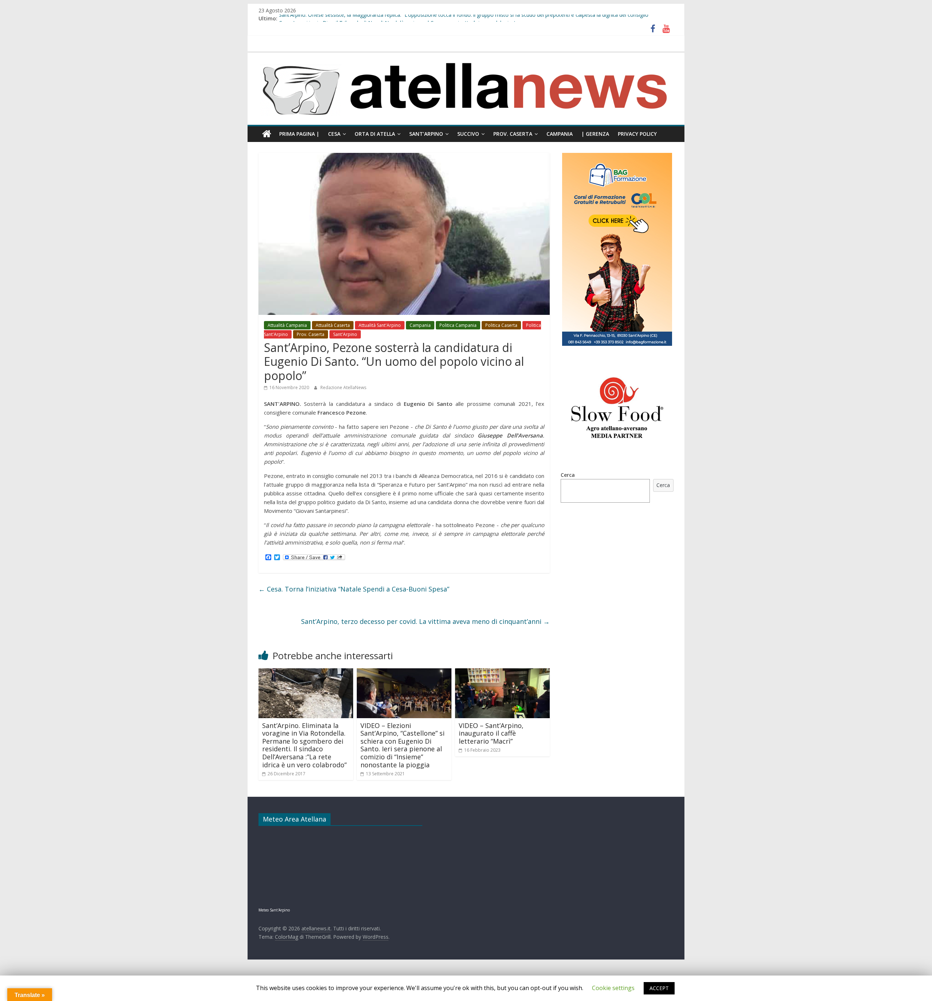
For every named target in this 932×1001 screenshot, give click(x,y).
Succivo (468, 133)
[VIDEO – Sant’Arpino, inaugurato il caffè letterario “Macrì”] (502, 673)
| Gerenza (595, 133)
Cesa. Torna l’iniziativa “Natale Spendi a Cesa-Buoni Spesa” (353, 589)
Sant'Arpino (345, 334)
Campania (559, 133)
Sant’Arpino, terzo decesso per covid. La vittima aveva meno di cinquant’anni (425, 621)
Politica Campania (458, 325)
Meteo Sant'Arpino (274, 910)
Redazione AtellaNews (343, 387)
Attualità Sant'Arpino (380, 325)
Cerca (568, 474)
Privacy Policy (637, 133)
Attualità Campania (287, 325)
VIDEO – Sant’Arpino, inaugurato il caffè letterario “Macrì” (491, 733)
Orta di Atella (375, 133)
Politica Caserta (501, 325)
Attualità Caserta (333, 325)
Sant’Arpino (426, 133)
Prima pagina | (299, 133)
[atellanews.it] (466, 56)
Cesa (334, 133)
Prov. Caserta (512, 133)
